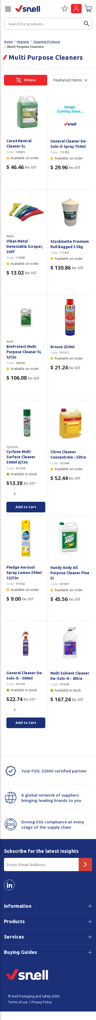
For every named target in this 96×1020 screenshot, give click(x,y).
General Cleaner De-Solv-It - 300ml (24, 675)
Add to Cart (25, 506)
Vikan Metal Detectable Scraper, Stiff (24, 246)
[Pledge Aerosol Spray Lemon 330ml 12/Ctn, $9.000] (25, 538)
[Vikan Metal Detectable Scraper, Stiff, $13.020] (25, 212)
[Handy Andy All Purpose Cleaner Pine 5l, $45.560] (70, 538)
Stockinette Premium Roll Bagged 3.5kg (69, 244)
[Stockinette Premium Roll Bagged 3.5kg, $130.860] (70, 212)
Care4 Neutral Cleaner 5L (18, 143)
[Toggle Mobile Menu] (6, 9)
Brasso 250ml (62, 347)
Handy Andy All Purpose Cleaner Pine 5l (69, 572)
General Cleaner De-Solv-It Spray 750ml (68, 144)
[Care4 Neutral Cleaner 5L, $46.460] (25, 112)
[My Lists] (64, 10)
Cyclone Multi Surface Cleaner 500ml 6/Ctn (20, 457)
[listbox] (70, 80)
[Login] (76, 8)
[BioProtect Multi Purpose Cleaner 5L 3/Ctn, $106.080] (25, 317)
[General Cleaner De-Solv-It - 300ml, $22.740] (25, 643)
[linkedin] (9, 885)
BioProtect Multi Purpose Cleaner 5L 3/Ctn (24, 351)
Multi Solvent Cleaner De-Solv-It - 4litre (69, 676)
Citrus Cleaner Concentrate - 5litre (68, 454)
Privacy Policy (41, 1002)
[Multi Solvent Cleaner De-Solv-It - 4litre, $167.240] (70, 643)
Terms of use (18, 1002)
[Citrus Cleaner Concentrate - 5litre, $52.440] (70, 422)
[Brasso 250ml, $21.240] (70, 317)
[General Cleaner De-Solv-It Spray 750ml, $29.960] (70, 112)
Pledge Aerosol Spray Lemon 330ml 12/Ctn (24, 572)
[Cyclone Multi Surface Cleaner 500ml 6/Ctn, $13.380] (25, 422)
